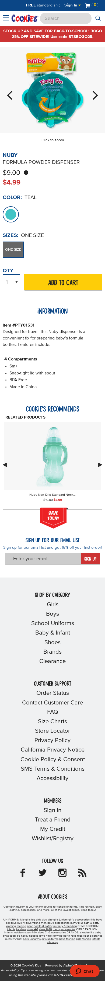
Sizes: (10, 235)
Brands (52, 652)
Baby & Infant (52, 633)
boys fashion (67, 939)
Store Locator (52, 731)
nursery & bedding (65, 926)
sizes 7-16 (44, 932)
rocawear (83, 935)
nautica (33, 935)
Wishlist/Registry (53, 839)
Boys (52, 614)
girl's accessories (79, 919)
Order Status (52, 693)
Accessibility (52, 778)
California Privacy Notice (53, 750)
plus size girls (50, 919)
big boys (11, 923)
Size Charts (52, 722)
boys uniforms (32, 939)
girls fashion (83, 939)
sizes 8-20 (45, 929)
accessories (68, 929)
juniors (63, 919)
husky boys (24, 923)
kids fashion (86, 906)
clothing (11, 926)
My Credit (52, 829)
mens (56, 929)
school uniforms (67, 906)
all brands (96, 935)
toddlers (21, 929)
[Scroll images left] (5, 465)
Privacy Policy (52, 740)
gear (30, 926)
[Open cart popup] (101, 5)
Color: (12, 197)
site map (52, 942)
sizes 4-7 (32, 929)
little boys (96, 919)
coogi (12, 935)
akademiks (87, 932)
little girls (25, 919)
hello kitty (52, 935)
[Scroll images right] (100, 465)
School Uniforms (52, 623)
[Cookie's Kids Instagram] (62, 874)
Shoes (52, 643)
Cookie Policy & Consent (52, 760)
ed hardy (22, 935)
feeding (21, 926)
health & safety (43, 926)
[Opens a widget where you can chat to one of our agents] (85, 971)
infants (11, 929)
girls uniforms (49, 939)
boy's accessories (58, 923)
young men (39, 923)
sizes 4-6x (30, 932)
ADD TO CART (63, 283)
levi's (42, 935)
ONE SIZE (13, 250)
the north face (67, 935)
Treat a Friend (53, 820)
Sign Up (90, 559)
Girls (52, 605)
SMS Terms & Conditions (53, 769)
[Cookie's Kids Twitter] (42, 874)
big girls (36, 919)
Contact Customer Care (52, 703)
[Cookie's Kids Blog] (82, 874)
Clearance (52, 661)
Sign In (71, 5)
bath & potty (91, 923)
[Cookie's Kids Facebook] (23, 874)
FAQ (52, 712)
